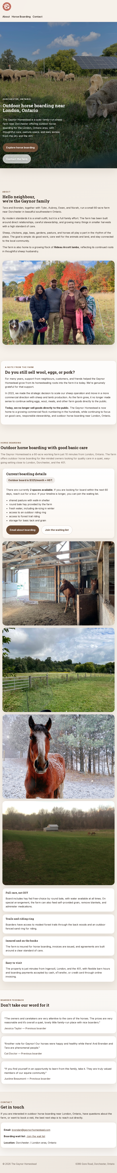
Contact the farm (16, 158)
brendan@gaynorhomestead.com (31, 1129)
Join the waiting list (57, 529)
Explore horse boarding (20, 147)
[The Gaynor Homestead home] (6, 6)
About (6, 16)
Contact (37, 16)
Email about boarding (22, 529)
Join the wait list (36, 1136)
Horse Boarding (21, 16)
